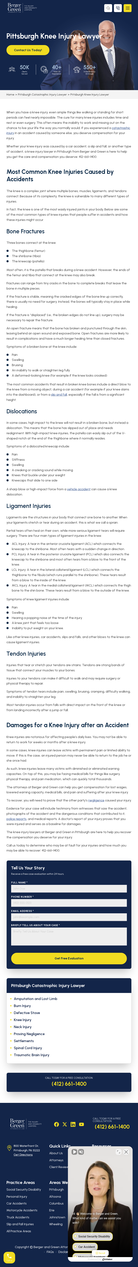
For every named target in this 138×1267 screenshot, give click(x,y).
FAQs (50, 1252)
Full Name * (19, 882)
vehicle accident (79, 489)
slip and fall (59, 395)
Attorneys (56, 1160)
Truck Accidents (17, 1217)
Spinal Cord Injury (28, 1048)
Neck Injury (23, 1027)
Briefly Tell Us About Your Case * (35, 925)
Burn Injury (22, 1006)
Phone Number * (22, 896)
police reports (16, 819)
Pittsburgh (56, 1190)
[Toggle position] (118, 1152)
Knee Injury (22, 1020)
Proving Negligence (29, 1034)
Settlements (24, 1041)
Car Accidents (16, 1203)
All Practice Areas (18, 1231)
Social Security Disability (23, 1190)
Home (10, 94)
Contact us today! (28, 50)
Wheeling (56, 1224)
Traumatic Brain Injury (31, 1055)
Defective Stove (27, 1013)
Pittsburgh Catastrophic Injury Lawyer (42, 94)
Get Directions (23, 1154)
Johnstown (57, 1217)
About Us (56, 1153)
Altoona (55, 1197)
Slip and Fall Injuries (20, 1224)
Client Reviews (59, 1167)
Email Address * (22, 911)
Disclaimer (65, 1252)
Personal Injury (16, 1197)
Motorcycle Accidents (21, 1210)
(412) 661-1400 (69, 1084)
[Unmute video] (74, 1152)
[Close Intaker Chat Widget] (126, 1152)
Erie (51, 1210)
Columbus (56, 1203)
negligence (96, 800)
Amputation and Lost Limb (35, 999)
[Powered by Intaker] (107, 1259)
